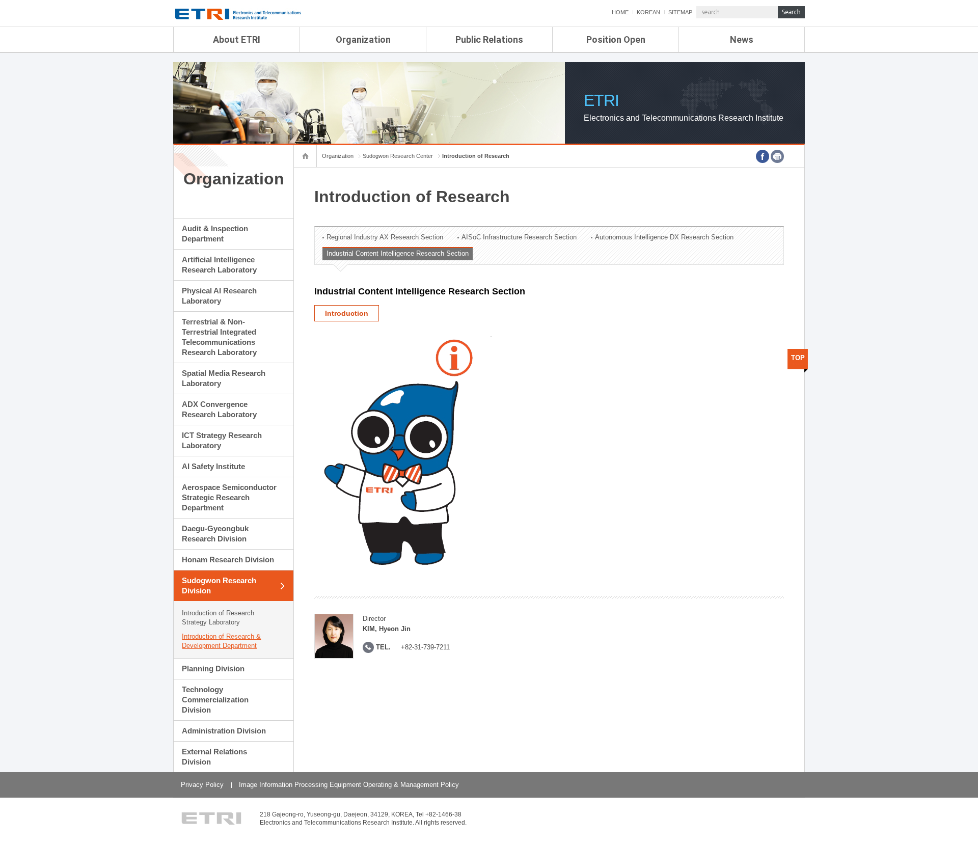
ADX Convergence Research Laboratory (219, 409)
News (741, 39)
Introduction (346, 313)
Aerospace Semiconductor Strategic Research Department (229, 497)
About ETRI (236, 39)
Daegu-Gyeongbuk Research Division (215, 533)
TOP (798, 358)
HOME (620, 12)
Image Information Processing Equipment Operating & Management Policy (349, 784)
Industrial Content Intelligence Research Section (398, 253)
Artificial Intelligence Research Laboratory (219, 264)
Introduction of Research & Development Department (221, 641)
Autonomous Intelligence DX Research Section (664, 237)
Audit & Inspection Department (215, 233)
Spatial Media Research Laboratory (223, 378)
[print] (777, 156)
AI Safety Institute (213, 466)
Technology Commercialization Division (215, 699)
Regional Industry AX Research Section (385, 237)
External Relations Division (214, 756)
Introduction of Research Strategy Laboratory (218, 617)
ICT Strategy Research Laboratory (222, 440)
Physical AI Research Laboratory (219, 295)
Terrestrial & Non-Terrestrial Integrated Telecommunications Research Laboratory (219, 337)
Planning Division (213, 668)
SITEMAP (680, 12)
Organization (363, 39)
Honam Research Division (228, 559)
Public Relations (489, 39)
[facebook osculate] (762, 156)
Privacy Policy (202, 784)
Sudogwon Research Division (219, 585)
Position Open (615, 39)
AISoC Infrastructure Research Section (519, 237)
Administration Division (224, 730)
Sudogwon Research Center (398, 156)
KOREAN (648, 12)
